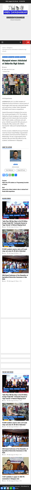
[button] (2, 42)
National (17, 57)
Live (28, 42)
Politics (10, 271)
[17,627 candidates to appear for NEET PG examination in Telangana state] (15, 466)
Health (15, 471)
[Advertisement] (15, 29)
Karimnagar (11, 57)
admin (5, 67)
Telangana (22, 57)
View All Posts (21, 170)
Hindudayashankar (15, 17)
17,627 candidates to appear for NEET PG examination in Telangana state (13, 478)
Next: (15, 189)
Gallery (11, 215)
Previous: (15, 182)
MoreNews (24, 486)
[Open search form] (20, 42)
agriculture (6, 269)
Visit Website (9, 170)
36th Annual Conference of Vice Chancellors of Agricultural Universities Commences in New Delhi (15, 277)
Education (5, 57)
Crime (5, 243)
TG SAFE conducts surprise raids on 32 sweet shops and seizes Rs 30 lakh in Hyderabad (14, 250)
